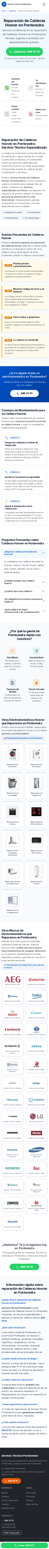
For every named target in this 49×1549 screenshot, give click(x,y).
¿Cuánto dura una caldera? (18, 591)
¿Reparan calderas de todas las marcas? (20, 552)
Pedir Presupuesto (11, 1533)
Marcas (5, 1493)
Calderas (12, 11)
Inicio (4, 11)
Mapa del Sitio (32, 1504)
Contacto (5, 1504)
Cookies (29, 1500)
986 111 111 (26, 393)
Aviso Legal (31, 1493)
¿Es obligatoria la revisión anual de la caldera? (23, 600)
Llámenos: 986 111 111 (26, 51)
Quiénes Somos (8, 1508)
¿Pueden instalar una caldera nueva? (19, 582)
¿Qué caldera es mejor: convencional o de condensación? (22, 610)
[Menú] (43, 4)
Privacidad (30, 1496)
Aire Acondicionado (10, 1500)
